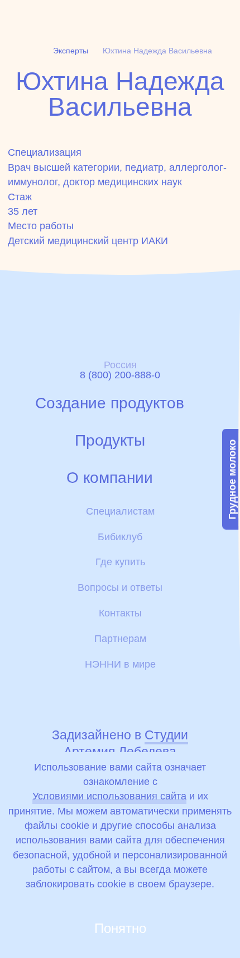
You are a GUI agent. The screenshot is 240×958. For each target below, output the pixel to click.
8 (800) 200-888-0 (120, 375)
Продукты (110, 440)
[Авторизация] (134, 15)
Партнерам (120, 639)
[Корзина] (164, 16)
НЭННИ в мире (120, 664)
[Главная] (42, 16)
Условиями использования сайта (109, 796)
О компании (109, 478)
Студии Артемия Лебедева (126, 743)
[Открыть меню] (223, 15)
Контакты (120, 613)
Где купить (120, 562)
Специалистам (120, 511)
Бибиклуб (120, 537)
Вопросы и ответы (120, 587)
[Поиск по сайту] (196, 15)
